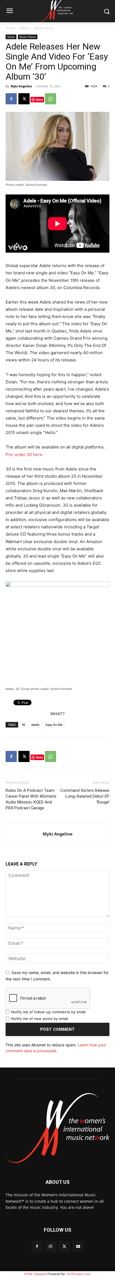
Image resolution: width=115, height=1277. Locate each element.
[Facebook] (11, 98)
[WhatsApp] (50, 98)
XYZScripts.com (79, 1274)
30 (23, 725)
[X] (24, 98)
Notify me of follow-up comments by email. (49, 1012)
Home (10, 28)
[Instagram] (50, 1246)
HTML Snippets (35, 1274)
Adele (35, 725)
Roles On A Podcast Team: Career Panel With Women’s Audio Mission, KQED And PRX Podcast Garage (31, 799)
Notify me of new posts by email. (40, 1018)
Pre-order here (24, 454)
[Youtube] (78, 1246)
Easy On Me (54, 725)
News (24, 28)
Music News (43, 28)
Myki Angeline (21, 86)
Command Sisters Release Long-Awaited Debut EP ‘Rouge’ (84, 796)
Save (39, 99)
